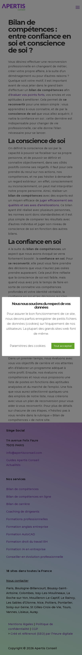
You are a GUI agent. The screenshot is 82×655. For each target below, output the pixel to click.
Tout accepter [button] (63, 345)
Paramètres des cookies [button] (27, 346)
